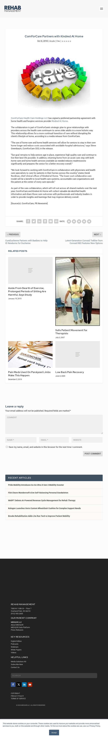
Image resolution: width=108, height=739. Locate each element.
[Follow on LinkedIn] (24, 684)
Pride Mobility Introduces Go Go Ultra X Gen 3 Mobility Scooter (36, 485)
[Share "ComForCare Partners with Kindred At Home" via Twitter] (34, 221)
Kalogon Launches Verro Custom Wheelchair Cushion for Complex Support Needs (44, 508)
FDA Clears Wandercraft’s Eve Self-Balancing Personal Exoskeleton (38, 493)
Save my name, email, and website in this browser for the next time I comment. (46, 447)
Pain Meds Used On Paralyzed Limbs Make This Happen (29, 374)
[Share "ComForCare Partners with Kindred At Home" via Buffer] (45, 221)
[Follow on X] (18, 684)
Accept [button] (54, 732)
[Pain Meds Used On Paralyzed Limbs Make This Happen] (30, 354)
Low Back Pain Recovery (69, 372)
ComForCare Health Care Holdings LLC (29, 118)
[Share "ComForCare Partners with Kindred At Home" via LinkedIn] (39, 221)
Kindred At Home (60, 121)
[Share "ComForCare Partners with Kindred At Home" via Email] (50, 221)
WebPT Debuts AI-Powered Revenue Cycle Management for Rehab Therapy (41, 500)
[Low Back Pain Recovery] (77, 354)
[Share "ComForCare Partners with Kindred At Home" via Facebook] (28, 221)
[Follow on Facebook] (13, 684)
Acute (52, 41)
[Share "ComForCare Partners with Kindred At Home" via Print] (56, 221)
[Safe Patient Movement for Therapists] (77, 291)
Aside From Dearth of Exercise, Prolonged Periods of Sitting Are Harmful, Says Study (27, 291)
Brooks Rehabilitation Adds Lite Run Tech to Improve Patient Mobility (39, 516)
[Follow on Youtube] (30, 684)
